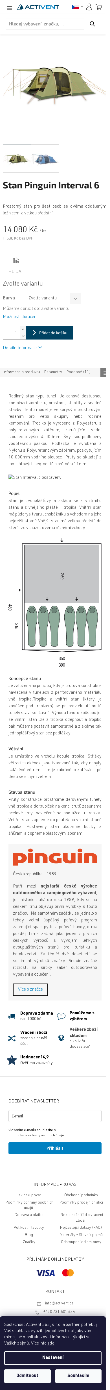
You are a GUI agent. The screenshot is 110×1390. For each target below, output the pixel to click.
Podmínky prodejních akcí (81, 1203)
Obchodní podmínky (81, 1195)
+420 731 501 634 (59, 1312)
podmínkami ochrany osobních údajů (36, 1135)
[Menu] (8, 7)
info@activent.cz (59, 1304)
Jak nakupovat (29, 1195)
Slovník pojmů (91, 1235)
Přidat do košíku (53, 332)
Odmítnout (27, 1376)
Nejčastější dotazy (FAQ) (81, 1228)
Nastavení (52, 1358)
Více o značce (30, 989)
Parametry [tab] (53, 372)
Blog (29, 1235)
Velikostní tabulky (29, 1228)
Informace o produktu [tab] (21, 372)
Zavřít (34, 261)
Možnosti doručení (20, 317)
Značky (29, 1242)
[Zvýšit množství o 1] (23, 329)
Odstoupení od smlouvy (81, 1242)
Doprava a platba (29, 1215)
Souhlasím (78, 1376)
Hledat (92, 23)
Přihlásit (55, 1148)
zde (50, 1343)
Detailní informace (20, 348)
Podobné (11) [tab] (79, 372)
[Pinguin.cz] (55, 857)
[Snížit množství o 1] (23, 336)
